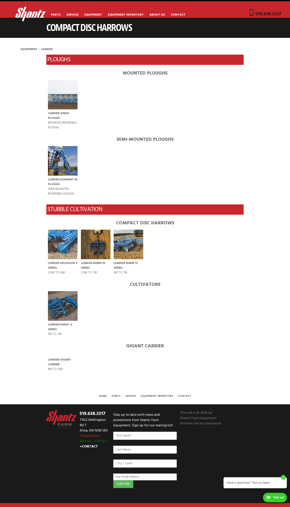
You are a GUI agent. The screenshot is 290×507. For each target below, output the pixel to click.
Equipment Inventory (126, 14)
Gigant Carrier (145, 346)
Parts (56, 14)
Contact (178, 14)
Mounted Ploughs (145, 73)
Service (72, 14)
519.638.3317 (268, 14)
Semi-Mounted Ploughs (145, 139)
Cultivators (145, 284)
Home (103, 396)
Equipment (93, 14)
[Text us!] (275, 498)
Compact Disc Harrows (145, 223)
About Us (157, 14)
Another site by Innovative (200, 423)
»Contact (89, 446)
